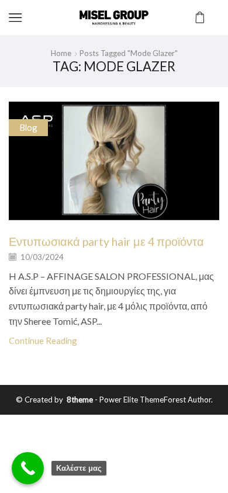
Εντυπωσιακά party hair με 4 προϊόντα (106, 241)
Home (61, 53)
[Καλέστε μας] (28, 468)
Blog (28, 127)
